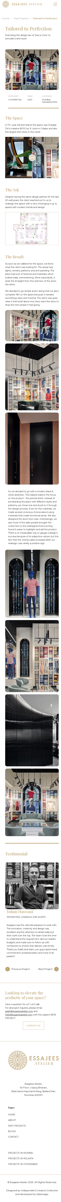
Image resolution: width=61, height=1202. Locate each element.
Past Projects (21, 18)
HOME (11, 1114)
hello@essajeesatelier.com (19, 1014)
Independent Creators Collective (39, 1190)
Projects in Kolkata (20, 1158)
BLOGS (12, 1131)
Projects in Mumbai (20, 1153)
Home (5, 18)
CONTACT (13, 1137)
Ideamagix (42, 1194)
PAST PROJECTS (17, 1125)
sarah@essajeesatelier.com (19, 1011)
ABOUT (12, 1120)
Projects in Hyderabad (23, 1164)
